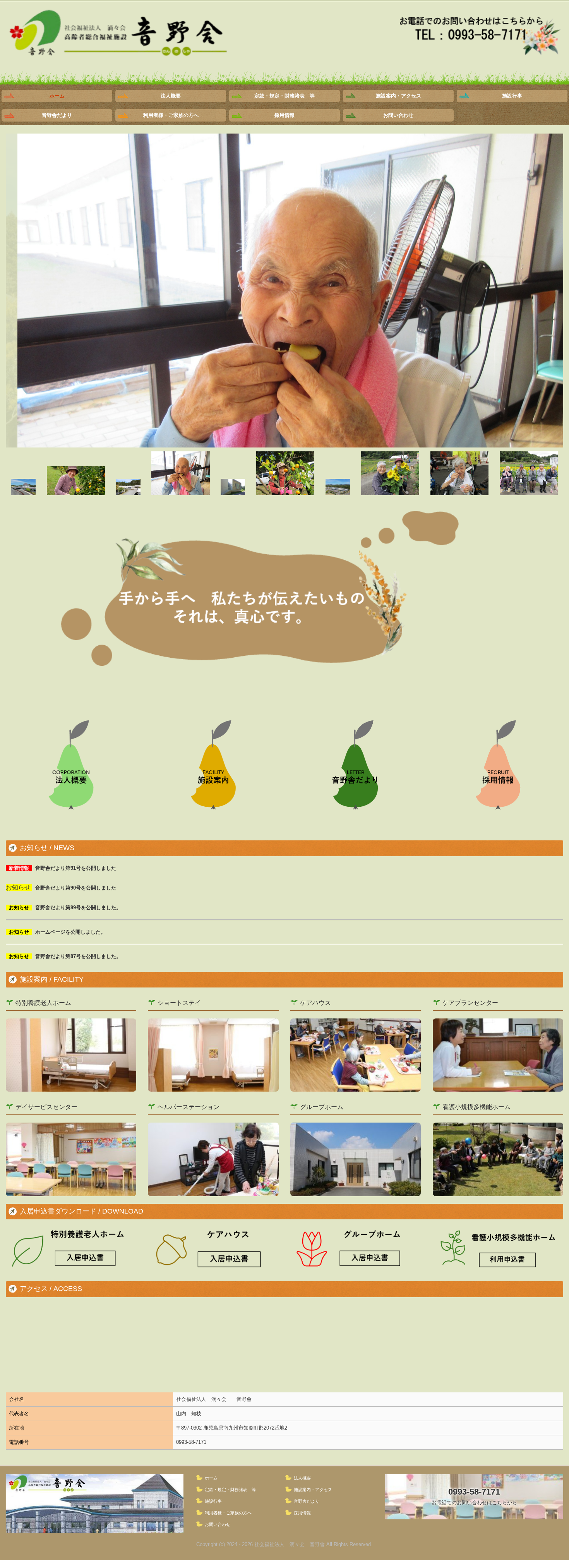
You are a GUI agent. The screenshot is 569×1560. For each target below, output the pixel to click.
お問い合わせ (398, 115)
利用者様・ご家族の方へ (171, 115)
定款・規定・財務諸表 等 (284, 96)
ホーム (57, 96)
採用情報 (284, 115)
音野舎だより (57, 115)
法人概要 (171, 96)
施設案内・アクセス (398, 96)
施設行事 (512, 96)
